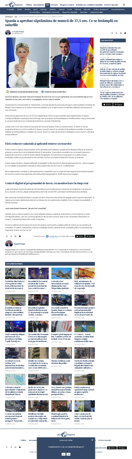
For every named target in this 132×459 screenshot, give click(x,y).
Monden (28, 9)
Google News (54, 236)
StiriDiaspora (9, 16)
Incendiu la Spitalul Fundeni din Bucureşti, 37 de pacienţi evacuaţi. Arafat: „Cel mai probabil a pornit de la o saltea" (38, 311)
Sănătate (53, 9)
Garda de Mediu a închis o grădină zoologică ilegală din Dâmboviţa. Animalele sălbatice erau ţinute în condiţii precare (84, 364)
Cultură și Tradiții (96, 12)
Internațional (39, 5)
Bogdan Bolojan (19, 32)
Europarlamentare (118, 9)
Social (69, 9)
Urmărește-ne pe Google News (55, 92)
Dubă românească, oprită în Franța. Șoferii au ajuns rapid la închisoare (84, 390)
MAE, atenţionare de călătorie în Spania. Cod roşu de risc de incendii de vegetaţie (84, 284)
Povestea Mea (35, 12)
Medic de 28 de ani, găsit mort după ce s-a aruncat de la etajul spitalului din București (38, 390)
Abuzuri (61, 9)
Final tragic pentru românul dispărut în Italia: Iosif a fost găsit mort (60, 417)
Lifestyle (54, 5)
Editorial (78, 9)
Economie (10, 9)
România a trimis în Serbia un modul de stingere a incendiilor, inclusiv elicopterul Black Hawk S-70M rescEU (14, 311)
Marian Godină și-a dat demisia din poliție (60, 362)
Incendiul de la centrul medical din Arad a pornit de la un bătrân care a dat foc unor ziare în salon (37, 284)
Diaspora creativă (67, 5)
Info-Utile (87, 9)
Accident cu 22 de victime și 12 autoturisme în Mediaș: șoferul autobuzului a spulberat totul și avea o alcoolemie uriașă (15, 364)
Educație (43, 9)
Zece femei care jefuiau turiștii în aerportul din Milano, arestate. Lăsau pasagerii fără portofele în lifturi (61, 390)
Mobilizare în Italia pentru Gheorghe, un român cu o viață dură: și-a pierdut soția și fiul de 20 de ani (37, 417)
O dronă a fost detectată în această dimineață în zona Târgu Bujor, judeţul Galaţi (60, 284)
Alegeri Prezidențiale (69, 12)
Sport (35, 9)
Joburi (19, 9)
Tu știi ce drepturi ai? (100, 9)
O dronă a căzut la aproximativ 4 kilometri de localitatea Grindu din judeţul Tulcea (15, 390)
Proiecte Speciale (111, 5)
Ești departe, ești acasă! (50, 12)
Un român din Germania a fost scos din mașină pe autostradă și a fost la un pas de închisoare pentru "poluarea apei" (38, 337)
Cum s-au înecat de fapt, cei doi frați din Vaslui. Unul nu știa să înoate (83, 417)
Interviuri (83, 12)
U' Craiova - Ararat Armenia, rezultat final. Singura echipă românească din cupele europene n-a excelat (84, 337)
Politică (29, 5)
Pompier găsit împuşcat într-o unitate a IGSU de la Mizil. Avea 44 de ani (61, 336)
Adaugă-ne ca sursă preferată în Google (24, 92)
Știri (47, 5)
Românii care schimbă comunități (89, 5)
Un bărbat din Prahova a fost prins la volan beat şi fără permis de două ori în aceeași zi (14, 284)
